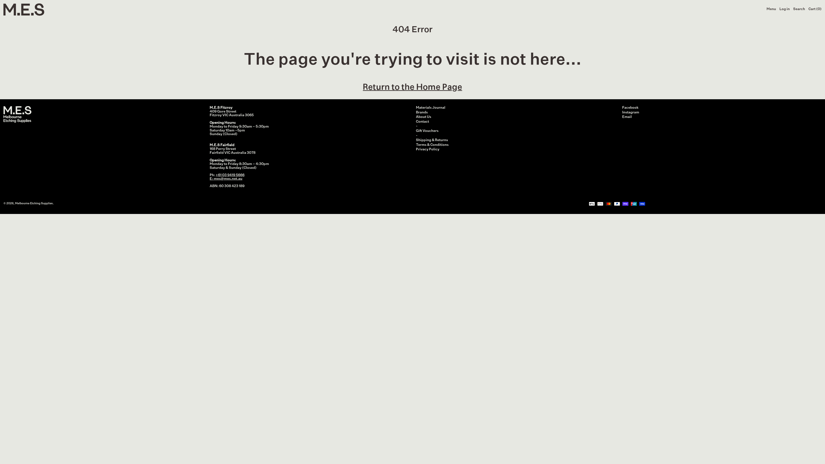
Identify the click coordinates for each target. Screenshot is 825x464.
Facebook (630, 108)
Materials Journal (430, 108)
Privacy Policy (427, 149)
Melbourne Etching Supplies (34, 203)
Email (627, 117)
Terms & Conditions (432, 145)
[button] (799, 9)
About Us (423, 117)
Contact (422, 122)
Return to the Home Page (412, 87)
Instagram (630, 112)
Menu (771, 9)
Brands (422, 112)
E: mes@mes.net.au (226, 179)
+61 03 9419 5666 (230, 175)
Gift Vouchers (427, 131)
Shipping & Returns (432, 140)
